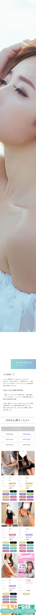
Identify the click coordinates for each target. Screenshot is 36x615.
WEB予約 (6, 611)
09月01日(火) (9, 444)
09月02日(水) (26, 444)
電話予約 (18, 611)
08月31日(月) (26, 439)
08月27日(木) (18, 429)
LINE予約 (30, 611)
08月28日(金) (9, 434)
